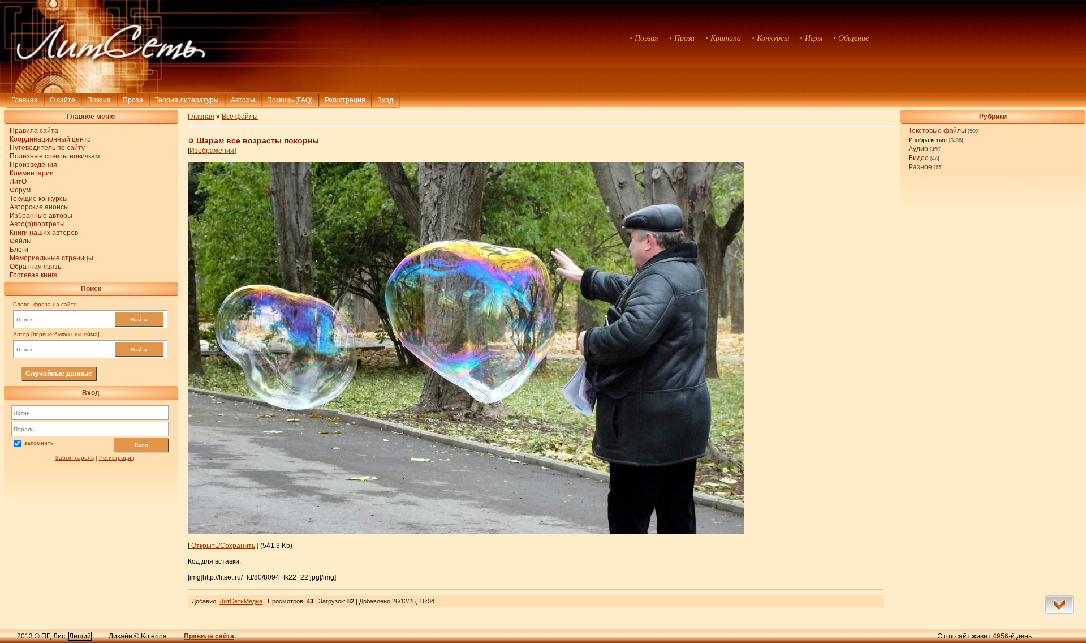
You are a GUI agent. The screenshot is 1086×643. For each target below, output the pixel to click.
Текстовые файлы (937, 131)
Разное (920, 167)
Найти (139, 319)
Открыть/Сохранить (222, 546)
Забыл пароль (74, 458)
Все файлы (240, 117)
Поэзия (99, 100)
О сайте (62, 100)
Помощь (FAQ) (290, 100)
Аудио (918, 149)
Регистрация (345, 100)
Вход (141, 445)
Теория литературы (187, 100)
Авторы (243, 100)
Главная (24, 100)
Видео (918, 158)
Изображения (927, 139)
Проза (133, 100)
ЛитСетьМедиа (240, 601)
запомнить (38, 443)
